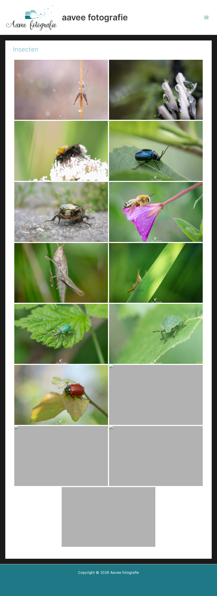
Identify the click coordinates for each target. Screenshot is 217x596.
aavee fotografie (95, 17)
